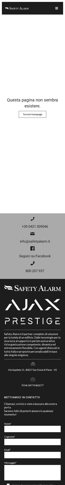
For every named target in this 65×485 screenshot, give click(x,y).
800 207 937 (35, 271)
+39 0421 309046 (35, 227)
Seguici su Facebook (35, 256)
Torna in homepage (32, 114)
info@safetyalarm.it (35, 241)
